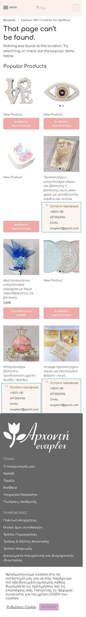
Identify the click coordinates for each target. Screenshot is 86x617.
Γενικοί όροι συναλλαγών (22, 527)
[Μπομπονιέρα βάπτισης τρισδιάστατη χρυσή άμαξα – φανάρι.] (21, 343)
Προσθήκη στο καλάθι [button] (21, 313)
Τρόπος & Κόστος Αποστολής (26, 541)
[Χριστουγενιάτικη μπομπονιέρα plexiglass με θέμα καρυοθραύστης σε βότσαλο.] (21, 257)
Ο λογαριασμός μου (19, 466)
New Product (12, 114)
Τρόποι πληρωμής (17, 548)
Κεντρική (9, 20)
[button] (75, 8)
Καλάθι (9, 473)
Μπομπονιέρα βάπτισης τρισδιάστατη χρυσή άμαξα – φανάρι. (19, 373)
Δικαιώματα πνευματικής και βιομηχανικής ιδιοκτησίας (38, 558)
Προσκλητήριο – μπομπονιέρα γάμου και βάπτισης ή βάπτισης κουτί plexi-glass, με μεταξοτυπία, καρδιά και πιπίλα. (61, 188)
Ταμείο (8, 480)
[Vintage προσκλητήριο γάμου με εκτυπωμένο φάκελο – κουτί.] (62, 343)
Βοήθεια (10, 487)
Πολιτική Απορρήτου (20, 520)
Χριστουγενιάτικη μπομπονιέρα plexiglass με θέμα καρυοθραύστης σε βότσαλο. (18, 289)
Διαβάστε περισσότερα (21, 123)
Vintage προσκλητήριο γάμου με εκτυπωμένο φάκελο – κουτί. (61, 371)
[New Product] (21, 91)
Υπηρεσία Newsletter (20, 494)
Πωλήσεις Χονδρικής (20, 501)
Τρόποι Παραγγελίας (20, 534)
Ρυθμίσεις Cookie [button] (21, 607)
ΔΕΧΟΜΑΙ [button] (49, 606)
